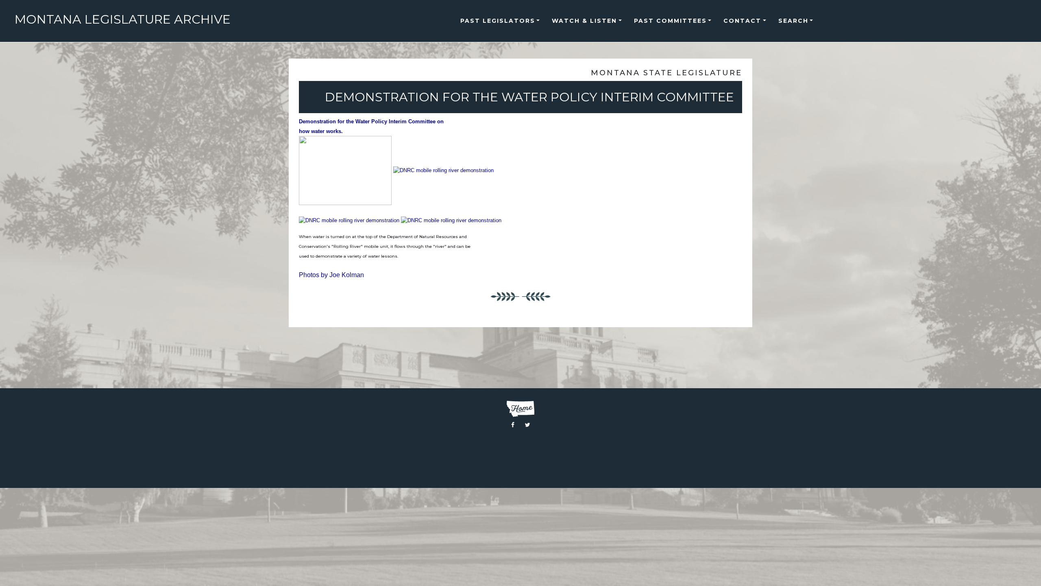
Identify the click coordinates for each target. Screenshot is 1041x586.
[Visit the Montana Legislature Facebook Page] (512, 425)
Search (793, 20)
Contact (742, 20)
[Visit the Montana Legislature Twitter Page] (527, 425)
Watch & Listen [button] (584, 20)
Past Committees (670, 20)
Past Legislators (497, 20)
